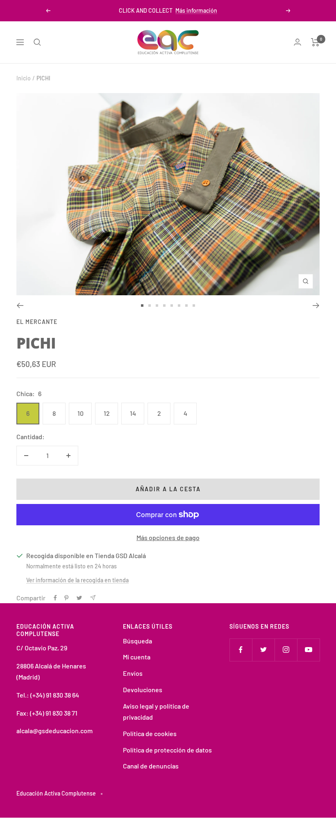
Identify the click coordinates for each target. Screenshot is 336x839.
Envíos (133, 673)
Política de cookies (150, 733)
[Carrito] (315, 42)
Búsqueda (137, 641)
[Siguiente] (316, 305)
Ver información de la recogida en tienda (77, 580)
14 (133, 413)
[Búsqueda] (37, 42)
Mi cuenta (136, 657)
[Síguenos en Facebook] (240, 649)
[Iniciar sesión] (297, 42)
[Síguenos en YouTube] (308, 649)
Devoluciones (142, 689)
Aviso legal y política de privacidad (156, 711)
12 (107, 413)
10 (80, 413)
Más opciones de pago (168, 537)
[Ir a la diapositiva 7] (186, 305)
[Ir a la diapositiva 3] (157, 305)
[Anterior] (19, 305)
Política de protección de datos (167, 750)
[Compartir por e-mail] (92, 597)
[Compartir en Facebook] (55, 598)
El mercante (36, 321)
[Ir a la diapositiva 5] (171, 305)
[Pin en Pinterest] (66, 598)
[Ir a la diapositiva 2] (149, 305)
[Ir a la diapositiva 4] (164, 305)
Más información (196, 10)
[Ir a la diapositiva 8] (194, 305)
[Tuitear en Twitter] (79, 598)
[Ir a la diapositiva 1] (142, 305)
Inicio (23, 78)
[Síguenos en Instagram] (286, 649)
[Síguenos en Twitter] (263, 649)
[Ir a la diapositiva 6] (179, 305)
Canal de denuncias (151, 766)
